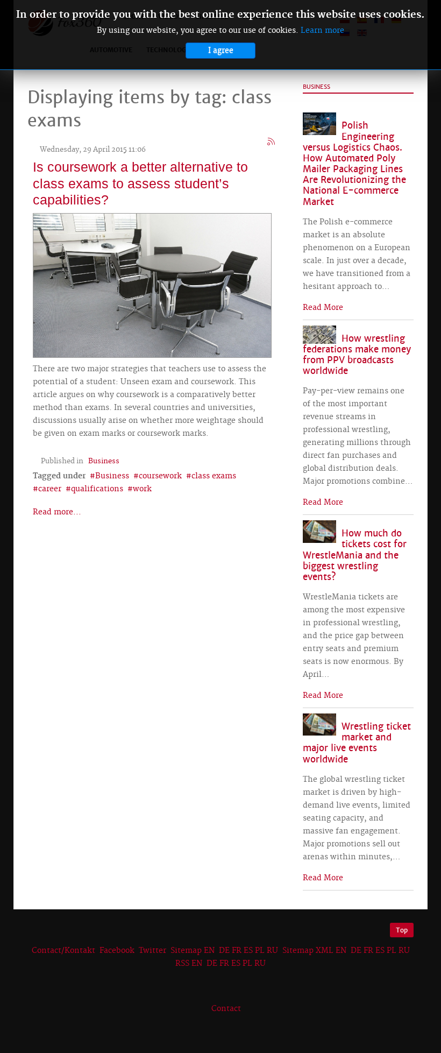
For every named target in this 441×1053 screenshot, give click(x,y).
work (142, 489)
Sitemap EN (193, 951)
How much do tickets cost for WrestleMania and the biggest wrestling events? (355, 555)
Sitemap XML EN (314, 951)
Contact (226, 1009)
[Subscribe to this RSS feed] (271, 142)
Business (103, 461)
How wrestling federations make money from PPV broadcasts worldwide (357, 355)
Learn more (322, 31)
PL (260, 951)
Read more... (57, 512)
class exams (213, 476)
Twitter (152, 951)
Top (402, 930)
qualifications (97, 489)
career (49, 489)
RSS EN (188, 964)
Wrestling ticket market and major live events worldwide (357, 743)
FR (236, 951)
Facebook (116, 951)
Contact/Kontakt (62, 951)
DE (224, 951)
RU (272, 951)
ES (248, 951)
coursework (160, 476)
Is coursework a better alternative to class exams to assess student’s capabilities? (140, 183)
